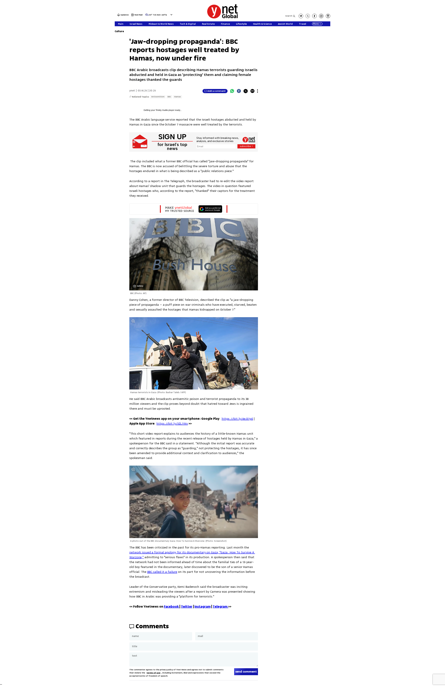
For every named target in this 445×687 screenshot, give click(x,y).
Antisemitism (157, 96)
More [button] (316, 23)
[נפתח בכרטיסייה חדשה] (301, 16)
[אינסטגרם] (321, 16)
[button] (170, 14)
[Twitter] (246, 91)
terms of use (153, 672)
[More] (257, 91)
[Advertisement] (419, 52)
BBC (169, 96)
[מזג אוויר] (147, 15)
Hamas (177, 96)
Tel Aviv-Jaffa (160, 15)
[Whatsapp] (232, 91)
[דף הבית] (222, 18)
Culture (119, 31)
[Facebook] (239, 91)
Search (288, 15)
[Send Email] (252, 91)
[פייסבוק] (314, 16)
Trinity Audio (162, 110)
